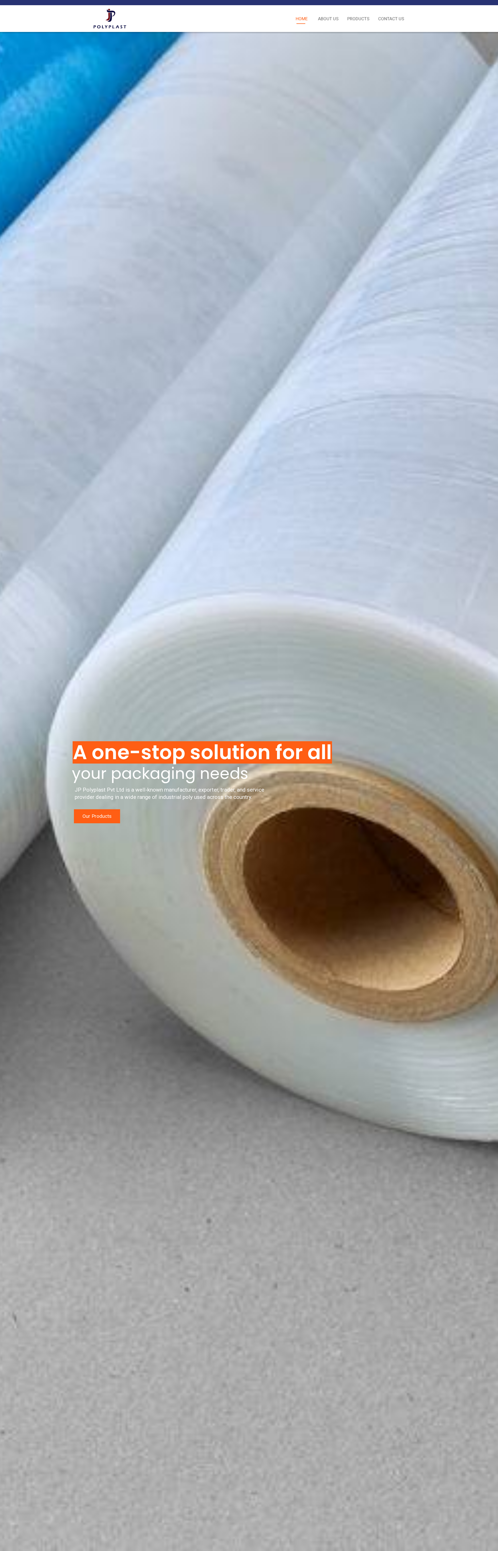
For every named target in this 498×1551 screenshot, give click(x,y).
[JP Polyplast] (109, 18)
